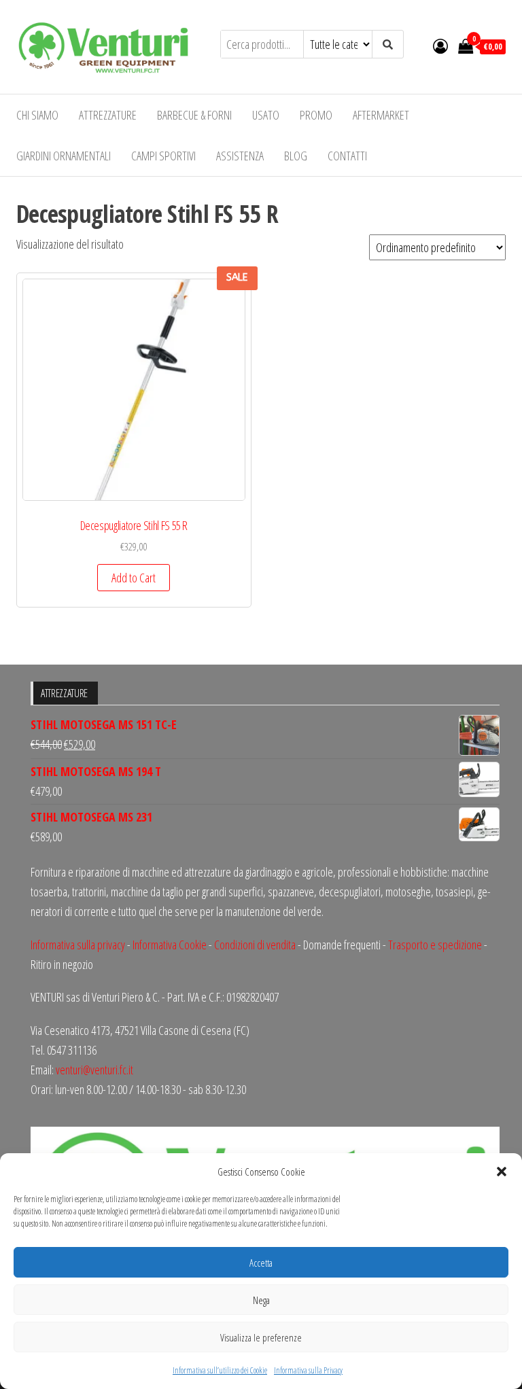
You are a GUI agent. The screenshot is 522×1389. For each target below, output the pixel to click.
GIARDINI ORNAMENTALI (63, 155)
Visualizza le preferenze (261, 1337)
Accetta (261, 1262)
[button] (501, 1171)
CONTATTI (347, 155)
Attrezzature (108, 115)
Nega (261, 1300)
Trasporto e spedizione (435, 944)
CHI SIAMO (37, 115)
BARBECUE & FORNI (194, 115)
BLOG (295, 155)
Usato (265, 115)
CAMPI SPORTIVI (163, 155)
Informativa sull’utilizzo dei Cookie (220, 1370)
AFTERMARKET (381, 115)
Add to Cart (133, 577)
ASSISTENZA (240, 155)
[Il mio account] (440, 45)
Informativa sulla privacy (78, 944)
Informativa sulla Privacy (308, 1370)
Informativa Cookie (170, 944)
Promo (316, 115)
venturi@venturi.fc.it (94, 1069)
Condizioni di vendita (255, 944)
